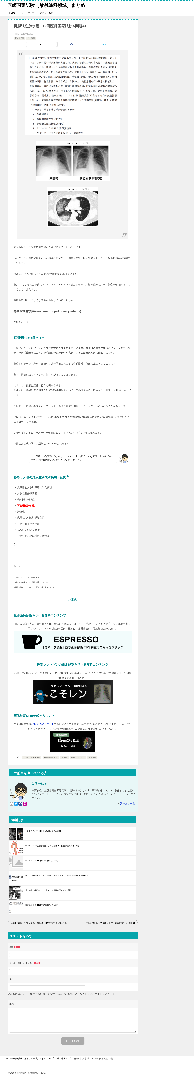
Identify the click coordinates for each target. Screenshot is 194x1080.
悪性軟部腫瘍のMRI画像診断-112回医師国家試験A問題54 (110, 923)
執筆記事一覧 (127, 803)
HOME (12, 13)
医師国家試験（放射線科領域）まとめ (46, 5)
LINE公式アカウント (42, 724)
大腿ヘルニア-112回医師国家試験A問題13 (43, 861)
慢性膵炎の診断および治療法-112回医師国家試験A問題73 (49, 890)
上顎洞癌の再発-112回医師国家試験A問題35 (44, 831)
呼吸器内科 (19, 38)
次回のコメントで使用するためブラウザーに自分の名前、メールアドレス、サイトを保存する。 (63, 993)
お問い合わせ (46, 13)
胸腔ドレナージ (77, 757)
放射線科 (31, 38)
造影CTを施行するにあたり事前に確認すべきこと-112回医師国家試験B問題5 (57, 875)
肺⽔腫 (64, 757)
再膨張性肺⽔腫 (50, 757)
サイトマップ (28, 13)
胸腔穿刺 (92, 757)
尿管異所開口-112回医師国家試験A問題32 (43, 905)
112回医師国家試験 (31, 757)
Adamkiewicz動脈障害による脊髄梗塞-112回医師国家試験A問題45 (53, 846)
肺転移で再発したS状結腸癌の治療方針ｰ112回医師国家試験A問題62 (40, 923)
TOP (30, 1058)
